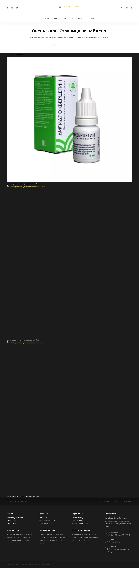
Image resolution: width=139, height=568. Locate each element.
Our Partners (12, 523)
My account (128, 501)
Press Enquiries (45, 523)
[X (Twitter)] (12, 7)
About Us (118, 501)
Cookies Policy (77, 520)
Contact (91, 18)
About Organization (15, 518)
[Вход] (127, 7)
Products (67, 18)
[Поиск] (122, 7)
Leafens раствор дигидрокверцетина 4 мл (23, 340)
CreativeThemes (46, 564)
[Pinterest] (18, 501)
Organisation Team (47, 520)
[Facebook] (7, 7)
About (80, 18)
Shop (55, 18)
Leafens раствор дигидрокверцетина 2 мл (23, 496)
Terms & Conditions (80, 523)
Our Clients (11, 520)
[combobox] (67, 45)
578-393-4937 (117, 542)
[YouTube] (22, 501)
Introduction (44, 518)
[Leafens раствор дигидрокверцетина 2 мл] (69, 418)
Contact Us (108, 501)
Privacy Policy (77, 518)
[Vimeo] (25, 501)
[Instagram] (17, 7)
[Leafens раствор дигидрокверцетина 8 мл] (69, 119)
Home (47, 18)
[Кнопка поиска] (88, 45)
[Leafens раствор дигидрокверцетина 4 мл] (69, 261)
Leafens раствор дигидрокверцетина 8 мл (23, 184)
